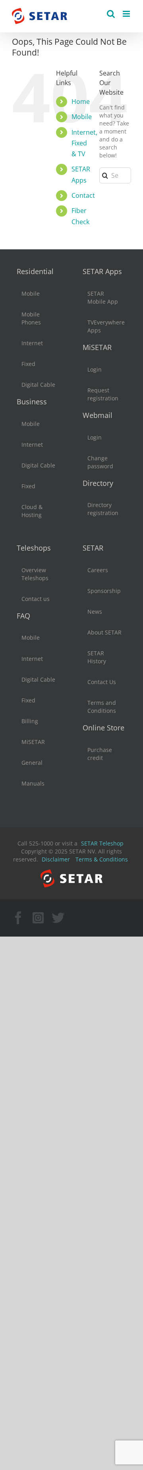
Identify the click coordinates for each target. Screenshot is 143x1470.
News (94, 611)
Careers (97, 570)
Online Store (103, 727)
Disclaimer (56, 859)
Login (94, 369)
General (32, 762)
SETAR (93, 548)
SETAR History (96, 657)
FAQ (23, 616)
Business (32, 401)
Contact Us (101, 682)
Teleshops (34, 548)
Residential (35, 271)
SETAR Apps (102, 271)
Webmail (97, 415)
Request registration (102, 394)
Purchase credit (99, 754)
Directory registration (102, 509)
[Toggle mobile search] (111, 14)
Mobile (82, 116)
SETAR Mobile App (102, 297)
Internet (32, 343)
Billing (29, 721)
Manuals (32, 783)
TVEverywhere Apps (105, 326)
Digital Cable (38, 384)
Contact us (35, 599)
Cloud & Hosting (32, 511)
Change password (100, 462)
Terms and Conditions (101, 706)
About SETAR (104, 632)
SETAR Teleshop (102, 843)
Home (81, 101)
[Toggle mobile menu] (127, 14)
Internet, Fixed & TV (84, 143)
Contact (83, 195)
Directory (98, 483)
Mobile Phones (31, 318)
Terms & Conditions (101, 859)
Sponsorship (104, 591)
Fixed (28, 364)
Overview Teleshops (34, 574)
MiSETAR (97, 347)
